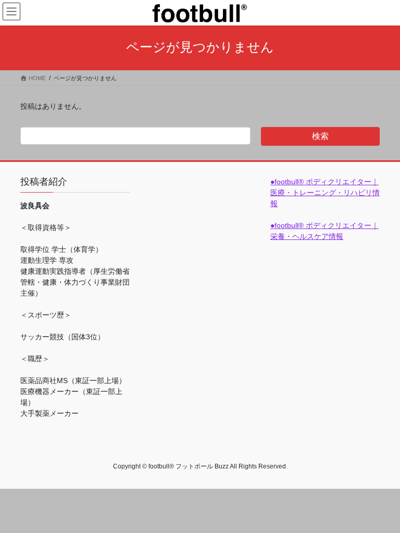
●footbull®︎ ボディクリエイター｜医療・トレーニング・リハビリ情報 (325, 192)
